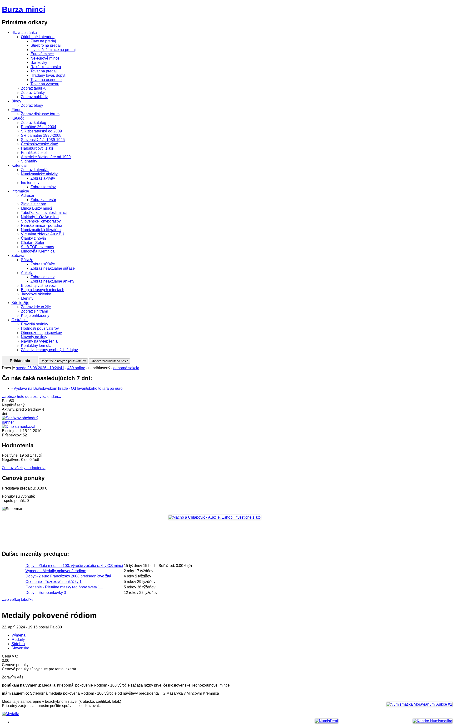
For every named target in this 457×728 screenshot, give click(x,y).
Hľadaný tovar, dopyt (47, 75)
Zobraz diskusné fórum (40, 114)
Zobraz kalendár (35, 170)
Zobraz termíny (43, 187)
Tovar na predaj (43, 71)
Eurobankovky (45, 593)
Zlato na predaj (43, 41)
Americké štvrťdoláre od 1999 (46, 157)
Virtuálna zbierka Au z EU (42, 234)
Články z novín (33, 238)
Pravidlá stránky (34, 324)
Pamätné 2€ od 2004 (38, 127)
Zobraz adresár (43, 200)
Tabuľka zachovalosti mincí (44, 213)
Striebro (18, 644)
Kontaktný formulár (37, 346)
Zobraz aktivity (42, 178)
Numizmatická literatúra (41, 230)
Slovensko (20, 648)
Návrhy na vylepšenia (39, 341)
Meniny (27, 298)
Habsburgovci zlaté (37, 148)
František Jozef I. (35, 153)
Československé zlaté (39, 144)
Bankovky (38, 63)
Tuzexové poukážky (53, 582)
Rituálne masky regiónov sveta (64, 587)
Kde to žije (20, 303)
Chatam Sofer (32, 243)
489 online (76, 368)
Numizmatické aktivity (39, 174)
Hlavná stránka (24, 32)
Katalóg (18, 118)
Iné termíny (30, 183)
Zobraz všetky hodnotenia (23, 468)
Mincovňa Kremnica (38, 251)
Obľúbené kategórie (38, 37)
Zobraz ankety (42, 277)
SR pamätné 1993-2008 (41, 135)
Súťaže (27, 260)
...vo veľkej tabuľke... (19, 599)
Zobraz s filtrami (34, 311)
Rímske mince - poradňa (41, 225)
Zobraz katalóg (33, 123)
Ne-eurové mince (45, 58)
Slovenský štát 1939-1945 (43, 140)
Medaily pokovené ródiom (55, 571)
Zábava (17, 255)
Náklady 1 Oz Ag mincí (40, 217)
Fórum (16, 110)
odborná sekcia (126, 368)
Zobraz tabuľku (33, 88)
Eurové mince (42, 54)
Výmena (18, 635)
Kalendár (19, 165)
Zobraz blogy (32, 105)
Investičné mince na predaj (53, 50)
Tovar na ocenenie (46, 80)
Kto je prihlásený (35, 315)
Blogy (16, 101)
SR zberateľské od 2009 (41, 131)
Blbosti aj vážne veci (38, 285)
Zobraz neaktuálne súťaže (52, 268)
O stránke (19, 320)
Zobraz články (33, 93)
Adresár (27, 195)
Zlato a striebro (33, 204)
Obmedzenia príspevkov (41, 333)
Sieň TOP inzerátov (37, 247)
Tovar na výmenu (44, 84)
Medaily (18, 639)
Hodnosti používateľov (40, 328)
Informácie (20, 191)
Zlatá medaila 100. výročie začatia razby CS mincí (74, 566)
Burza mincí (23, 9)
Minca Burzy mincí (36, 208)
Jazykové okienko (36, 294)
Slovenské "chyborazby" (41, 221)
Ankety (27, 273)
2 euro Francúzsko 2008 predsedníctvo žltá (68, 576)
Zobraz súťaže (42, 264)
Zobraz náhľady (34, 97)
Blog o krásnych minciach (42, 290)
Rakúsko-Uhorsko (45, 67)
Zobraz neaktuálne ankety (52, 281)
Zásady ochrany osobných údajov (49, 350)
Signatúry (29, 161)
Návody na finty (34, 337)
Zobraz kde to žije (36, 307)
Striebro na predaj (45, 45)
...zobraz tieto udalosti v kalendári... (31, 396)
